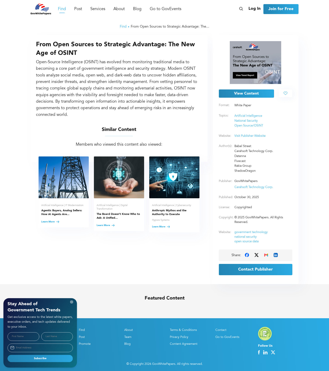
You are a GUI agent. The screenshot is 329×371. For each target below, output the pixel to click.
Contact (220, 330)
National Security (246, 121)
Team (127, 337)
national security (245, 237)
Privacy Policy (179, 337)
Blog (137, 9)
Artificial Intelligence (248, 116)
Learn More (48, 222)
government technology (251, 232)
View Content (246, 93)
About (119, 9)
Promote (85, 344)
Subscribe (40, 358)
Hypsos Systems (160, 220)
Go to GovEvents (165, 9)
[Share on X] (256, 255)
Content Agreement (183, 344)
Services (97, 9)
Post (78, 9)
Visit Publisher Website (250, 136)
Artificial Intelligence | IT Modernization (62, 205)
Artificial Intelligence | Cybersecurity (171, 205)
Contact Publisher (255, 269)
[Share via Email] (266, 255)
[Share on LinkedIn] (275, 255)
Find (62, 9)
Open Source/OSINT (248, 125)
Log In (254, 9)
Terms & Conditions (183, 330)
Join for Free (281, 9)
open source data (246, 241)
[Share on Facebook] (247, 255)
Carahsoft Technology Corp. (253, 187)
